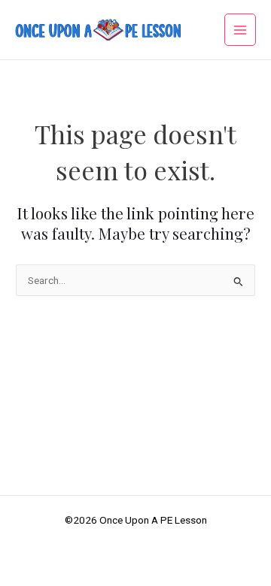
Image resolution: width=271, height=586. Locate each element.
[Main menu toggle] (240, 30)
